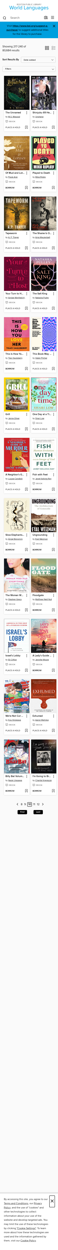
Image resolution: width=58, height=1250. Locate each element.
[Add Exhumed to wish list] (53, 731)
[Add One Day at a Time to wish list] (53, 429)
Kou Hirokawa (14, 720)
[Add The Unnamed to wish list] (26, 128)
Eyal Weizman (41, 539)
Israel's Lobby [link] (12, 655)
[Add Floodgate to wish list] (53, 610)
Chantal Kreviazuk (43, 780)
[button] (47, 49)
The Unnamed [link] (13, 112)
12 (38, 804)
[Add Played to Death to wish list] (53, 188)
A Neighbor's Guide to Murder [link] (15, 474)
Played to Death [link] (41, 173)
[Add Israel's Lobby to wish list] (26, 671)
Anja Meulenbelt (42, 237)
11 (34, 804)
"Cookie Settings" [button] (26, 1228)
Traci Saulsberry (15, 358)
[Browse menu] (53, 18)
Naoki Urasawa (15, 780)
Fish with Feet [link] (40, 474)
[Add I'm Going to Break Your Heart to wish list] (53, 791)
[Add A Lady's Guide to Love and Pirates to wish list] (53, 671)
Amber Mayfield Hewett (17, 297)
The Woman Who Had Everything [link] (15, 595)
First (22, 812)
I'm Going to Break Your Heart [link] (42, 776)
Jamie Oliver (13, 418)
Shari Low (39, 418)
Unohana (39, 116)
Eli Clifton (12, 659)
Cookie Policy (28, 1240)
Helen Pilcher (41, 358)
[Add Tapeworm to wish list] (26, 248)
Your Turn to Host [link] (15, 293)
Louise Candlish (15, 478)
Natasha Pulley (42, 297)
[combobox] (22, 18)
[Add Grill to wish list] (26, 429)
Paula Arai (13, 177)
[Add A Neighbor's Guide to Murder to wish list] (26, 490)
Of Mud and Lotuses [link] (15, 173)
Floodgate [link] (38, 595)
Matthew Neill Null (43, 599)
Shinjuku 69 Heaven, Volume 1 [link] (42, 112)
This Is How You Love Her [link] (15, 354)
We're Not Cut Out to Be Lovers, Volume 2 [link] (15, 716)
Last (38, 812)
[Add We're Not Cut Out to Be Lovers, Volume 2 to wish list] (26, 731)
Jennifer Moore (42, 659)
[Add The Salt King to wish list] (53, 309)
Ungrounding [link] (40, 535)
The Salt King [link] (40, 293)
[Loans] (46, 18)
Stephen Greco (15, 599)
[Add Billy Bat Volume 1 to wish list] (26, 791)
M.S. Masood (14, 116)
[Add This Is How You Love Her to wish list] (26, 369)
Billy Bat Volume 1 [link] (15, 776)
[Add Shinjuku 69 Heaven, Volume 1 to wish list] (53, 128)
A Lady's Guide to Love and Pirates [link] (42, 655)
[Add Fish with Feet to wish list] (53, 490)
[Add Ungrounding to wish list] (53, 550)
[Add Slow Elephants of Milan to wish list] (26, 550)
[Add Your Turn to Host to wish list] (26, 309)
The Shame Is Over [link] (42, 233)
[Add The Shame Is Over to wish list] (53, 248)
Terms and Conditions (16, 1203)
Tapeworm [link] (11, 233)
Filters (8, 69)
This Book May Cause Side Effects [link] (42, 354)
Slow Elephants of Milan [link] (15, 535)
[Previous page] (17, 804)
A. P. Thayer (13, 237)
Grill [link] (7, 414)
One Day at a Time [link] (42, 414)
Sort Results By (10, 59)
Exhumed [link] (38, 716)
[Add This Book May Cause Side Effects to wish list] (53, 369)
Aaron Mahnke (42, 720)
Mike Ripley (40, 177)
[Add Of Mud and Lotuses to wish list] (26, 188)
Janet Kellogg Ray (43, 478)
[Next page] (43, 804)
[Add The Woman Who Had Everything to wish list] (26, 610)
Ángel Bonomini (15, 539)
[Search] (4, 17)
